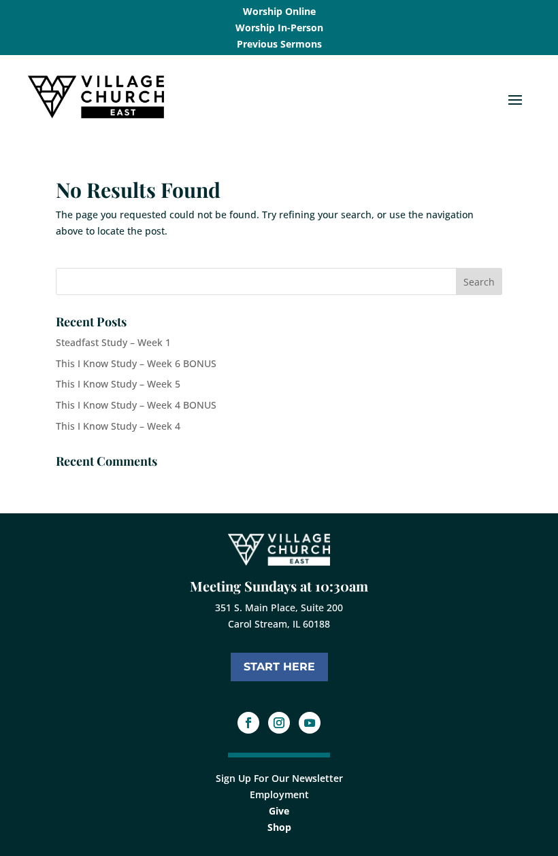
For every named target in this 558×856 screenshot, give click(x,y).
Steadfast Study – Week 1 (113, 342)
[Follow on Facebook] (248, 723)
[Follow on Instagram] (279, 723)
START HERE (279, 666)
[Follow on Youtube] (310, 723)
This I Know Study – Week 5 (118, 383)
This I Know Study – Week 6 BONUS (136, 363)
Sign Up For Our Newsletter (279, 778)
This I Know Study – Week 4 (118, 426)
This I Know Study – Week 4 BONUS (136, 404)
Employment (279, 794)
